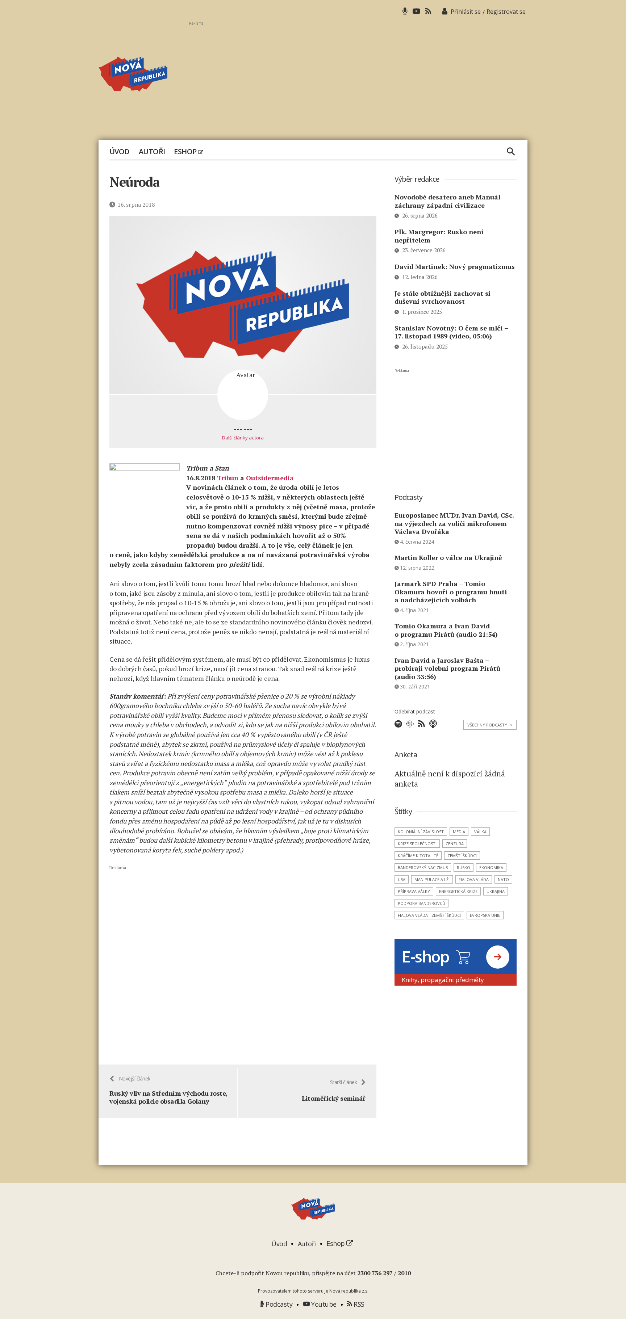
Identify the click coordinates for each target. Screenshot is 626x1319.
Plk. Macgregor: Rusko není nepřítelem (439, 235)
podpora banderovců (421, 903)
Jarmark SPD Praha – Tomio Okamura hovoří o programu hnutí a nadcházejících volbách (451, 591)
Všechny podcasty (490, 725)
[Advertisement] (358, 76)
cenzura (455, 843)
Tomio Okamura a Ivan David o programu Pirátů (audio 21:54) (446, 630)
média (459, 831)
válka (480, 831)
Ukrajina (496, 891)
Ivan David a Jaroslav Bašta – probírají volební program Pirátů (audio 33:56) (447, 668)
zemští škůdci (462, 855)
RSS (358, 1304)
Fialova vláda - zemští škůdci (429, 915)
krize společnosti (417, 843)
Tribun (228, 477)
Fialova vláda (474, 879)
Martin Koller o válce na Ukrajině (448, 557)
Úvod (119, 151)
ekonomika (491, 867)
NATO (503, 879)
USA (401, 879)
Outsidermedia (270, 477)
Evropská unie (485, 915)
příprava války (414, 891)
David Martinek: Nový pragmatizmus (455, 266)
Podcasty (278, 1304)
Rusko (463, 867)
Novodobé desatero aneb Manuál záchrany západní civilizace (447, 201)
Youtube (323, 1304)
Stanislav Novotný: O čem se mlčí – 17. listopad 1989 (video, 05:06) (451, 332)
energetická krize (458, 891)
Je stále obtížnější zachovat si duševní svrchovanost (443, 297)
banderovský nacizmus (423, 867)
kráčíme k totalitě (418, 855)
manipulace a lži (432, 879)
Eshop (186, 151)
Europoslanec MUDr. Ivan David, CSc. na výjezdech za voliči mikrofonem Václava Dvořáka (454, 523)
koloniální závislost (421, 831)
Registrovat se (506, 12)
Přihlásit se (466, 12)
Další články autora (243, 437)
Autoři (152, 151)
